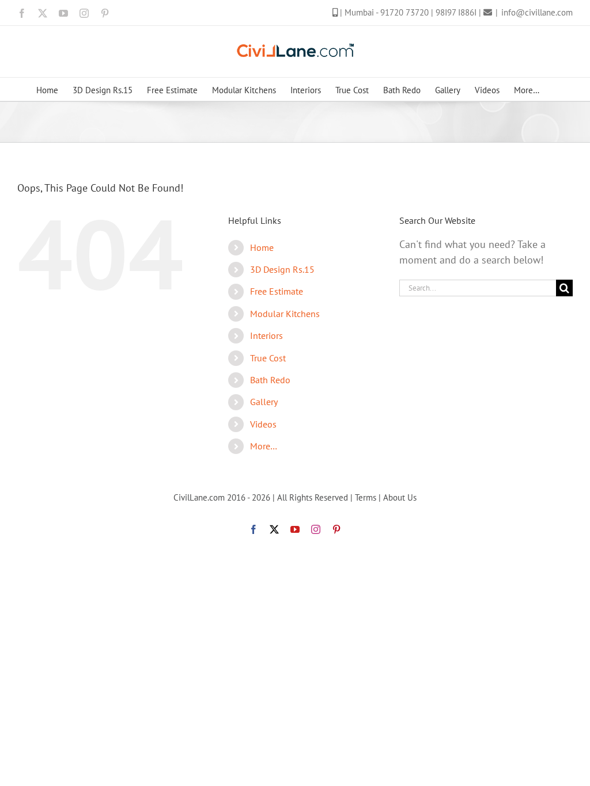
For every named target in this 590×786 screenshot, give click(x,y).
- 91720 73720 (403, 12)
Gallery (264, 401)
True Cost (268, 358)
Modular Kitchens (285, 313)
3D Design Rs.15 (282, 269)
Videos (263, 424)
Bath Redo (270, 380)
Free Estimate (276, 291)
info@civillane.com (537, 12)
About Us (400, 497)
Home (262, 247)
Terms (365, 497)
